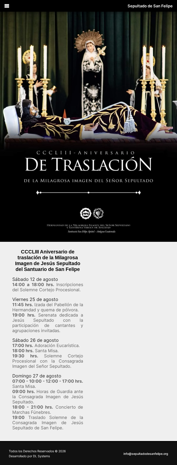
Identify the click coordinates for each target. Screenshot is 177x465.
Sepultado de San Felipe (150, 6)
